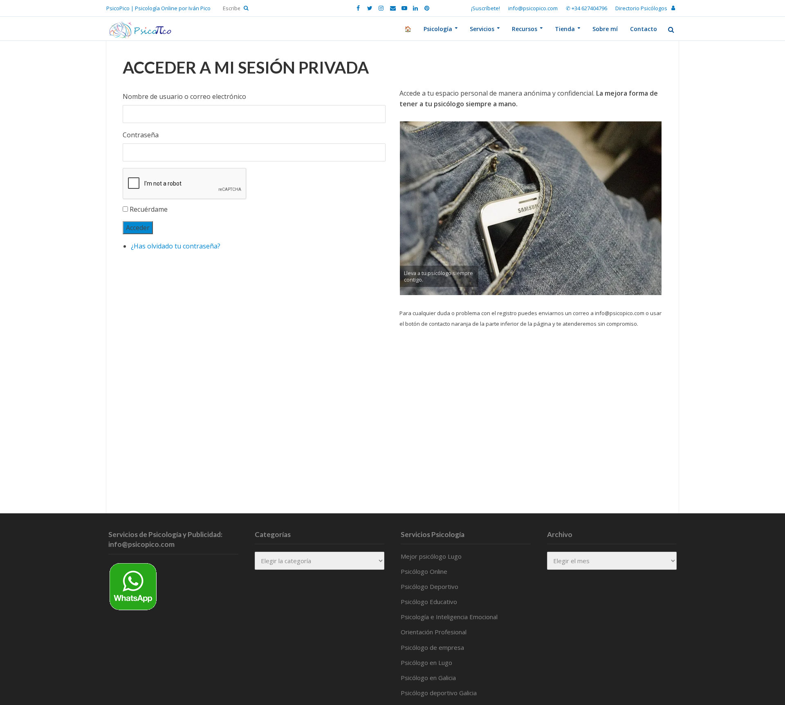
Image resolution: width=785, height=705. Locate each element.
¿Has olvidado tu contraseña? (175, 246)
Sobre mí (605, 29)
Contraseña (141, 134)
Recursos (524, 29)
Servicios (482, 29)
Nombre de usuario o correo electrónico (184, 96)
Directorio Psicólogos (641, 8)
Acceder (138, 227)
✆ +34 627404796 (586, 8)
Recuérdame (149, 209)
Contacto (643, 29)
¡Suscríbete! (485, 8)
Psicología (438, 29)
